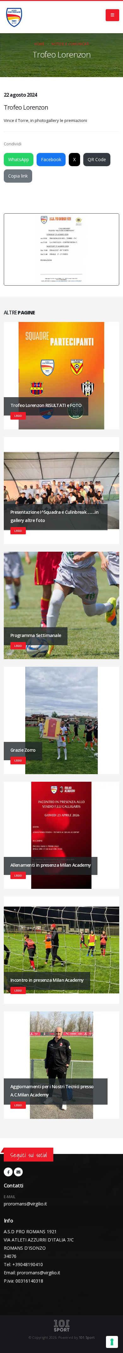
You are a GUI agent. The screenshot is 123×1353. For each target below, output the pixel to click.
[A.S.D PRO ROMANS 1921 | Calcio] (14, 17)
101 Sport (87, 1337)
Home (39, 44)
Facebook (51, 159)
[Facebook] (8, 1172)
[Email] (18, 1172)
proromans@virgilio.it (25, 1204)
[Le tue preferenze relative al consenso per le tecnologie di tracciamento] (112, 1342)
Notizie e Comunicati (70, 44)
